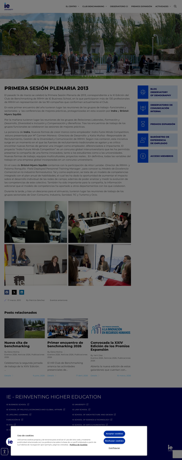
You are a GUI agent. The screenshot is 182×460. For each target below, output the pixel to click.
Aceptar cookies (114, 433)
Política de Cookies (78, 445)
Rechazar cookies (114, 441)
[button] (10, 441)
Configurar (114, 448)
